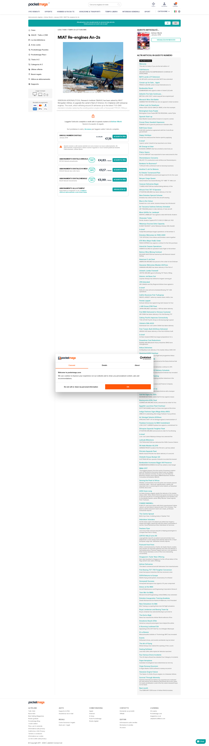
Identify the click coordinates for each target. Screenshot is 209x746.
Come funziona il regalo (67, 722)
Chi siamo (153, 711)
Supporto (35, 84)
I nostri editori (33, 723)
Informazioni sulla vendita (128, 722)
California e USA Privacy (36, 731)
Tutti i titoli (31, 711)
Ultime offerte (36, 69)
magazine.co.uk (155, 716)
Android (92, 713)
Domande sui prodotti (127, 711)
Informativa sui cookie (35, 736)
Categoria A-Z (37, 64)
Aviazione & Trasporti (89, 12)
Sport (147, 12)
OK (128, 387)
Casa (33, 30)
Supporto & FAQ (64, 711)
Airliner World (48, 17)
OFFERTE (48, 12)
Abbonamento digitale (35, 17)
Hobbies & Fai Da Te (65, 12)
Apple (91, 711)
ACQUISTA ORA (120, 136)
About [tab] (137, 365)
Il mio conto (36, 45)
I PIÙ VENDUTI (34, 12)
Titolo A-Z (35, 60)
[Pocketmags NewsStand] (39, 4)
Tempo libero (111, 12)
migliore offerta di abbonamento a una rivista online (73, 191)
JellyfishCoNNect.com (157, 718)
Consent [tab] (72, 365)
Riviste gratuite (33, 718)
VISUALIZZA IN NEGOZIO (166, 40)
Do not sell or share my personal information (81, 387)
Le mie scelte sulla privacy (37, 738)
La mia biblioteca (38, 40)
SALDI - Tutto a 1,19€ (39, 35)
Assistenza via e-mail (66, 713)
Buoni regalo (36, 74)
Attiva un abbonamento (40, 79)
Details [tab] (104, 365)
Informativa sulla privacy (36, 728)
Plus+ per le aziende (35, 726)
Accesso (88, 129)
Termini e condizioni (35, 733)
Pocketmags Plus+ (38, 55)
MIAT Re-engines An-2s (71, 17)
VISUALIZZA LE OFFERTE (120, 189)
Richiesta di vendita (126, 725)
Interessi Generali (131, 12)
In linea (91, 716)
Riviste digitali (93, 721)
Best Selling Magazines (36, 716)
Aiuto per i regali (64, 725)
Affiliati (122, 713)
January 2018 (58, 17)
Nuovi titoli (31, 713)
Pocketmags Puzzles (39, 50)
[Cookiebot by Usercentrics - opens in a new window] (141, 358)
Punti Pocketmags (95, 718)
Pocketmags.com (156, 713)
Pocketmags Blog (34, 721)
